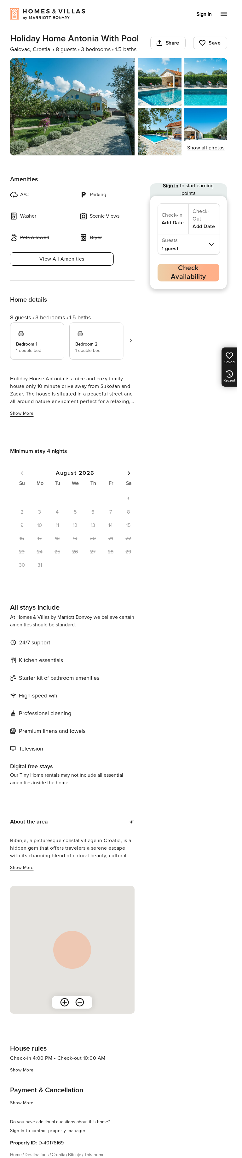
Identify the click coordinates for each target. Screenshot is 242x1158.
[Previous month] (22, 473)
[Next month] (129, 473)
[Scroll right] (131, 340)
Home (16, 1154)
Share (172, 43)
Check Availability (188, 272)
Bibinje (74, 1154)
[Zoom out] (80, 1002)
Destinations (37, 1154)
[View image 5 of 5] (205, 131)
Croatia (58, 1154)
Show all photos (206, 148)
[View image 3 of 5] (205, 82)
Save (215, 43)
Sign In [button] (204, 14)
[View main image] (72, 106)
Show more (22, 413)
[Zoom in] (65, 1002)
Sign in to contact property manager (48, 1130)
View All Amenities (61, 259)
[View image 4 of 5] (160, 131)
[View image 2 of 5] (160, 82)
